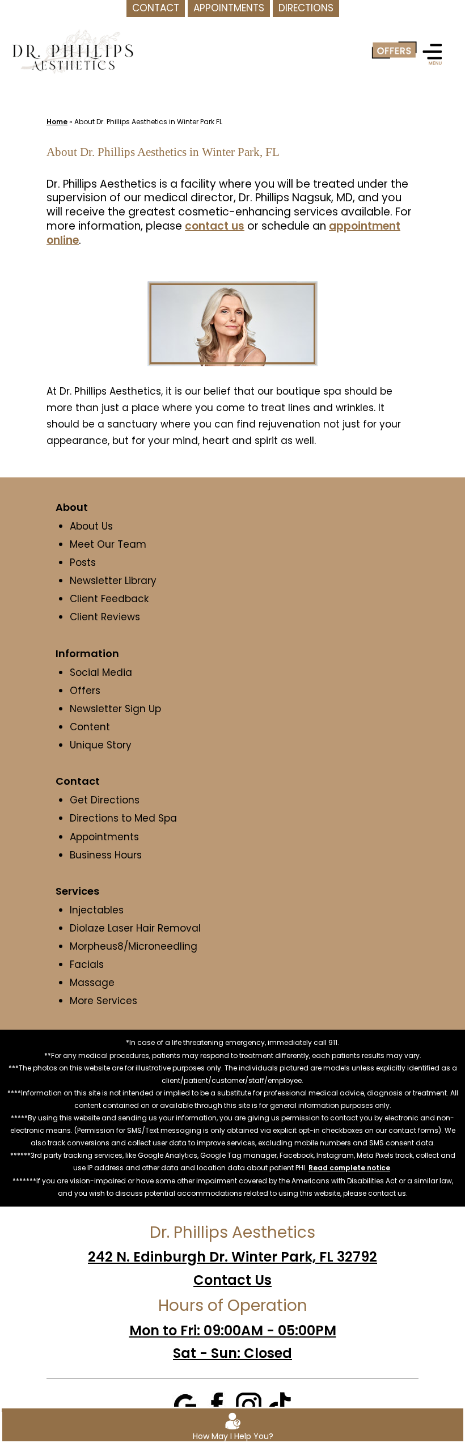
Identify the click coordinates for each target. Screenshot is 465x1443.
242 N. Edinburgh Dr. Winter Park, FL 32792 (232, 1256)
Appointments (104, 837)
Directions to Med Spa (123, 818)
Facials (87, 964)
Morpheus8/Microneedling (133, 946)
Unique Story (101, 745)
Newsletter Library (113, 580)
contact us (214, 226)
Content (91, 727)
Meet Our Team (108, 544)
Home (56, 121)
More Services (103, 1001)
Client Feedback (109, 599)
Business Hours (106, 855)
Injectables (97, 910)
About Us (91, 526)
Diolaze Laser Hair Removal (135, 928)
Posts (83, 562)
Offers (85, 690)
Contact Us (232, 1280)
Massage (92, 982)
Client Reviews (105, 617)
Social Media (101, 672)
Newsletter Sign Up (115, 709)
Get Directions (105, 800)
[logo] (72, 51)
